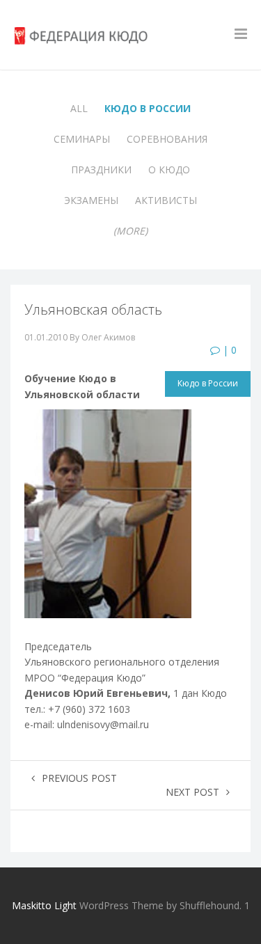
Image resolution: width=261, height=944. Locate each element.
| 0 (228, 349)
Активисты (166, 200)
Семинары (82, 138)
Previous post (79, 778)
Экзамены (91, 200)
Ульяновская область (93, 309)
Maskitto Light (44, 905)
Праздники (101, 169)
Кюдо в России (147, 108)
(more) (130, 230)
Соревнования (167, 138)
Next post (192, 792)
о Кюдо (169, 169)
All (79, 108)
